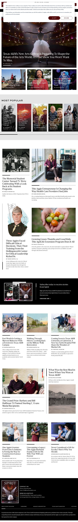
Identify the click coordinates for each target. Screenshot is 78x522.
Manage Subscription (39, 506)
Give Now (73, 506)
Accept (54, 18)
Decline (66, 18)
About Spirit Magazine (8, 506)
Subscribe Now (44, 298)
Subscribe (24, 506)
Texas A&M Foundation (58, 506)
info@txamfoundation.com (29, 490)
